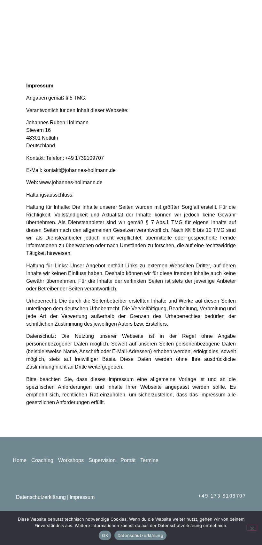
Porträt (127, 460)
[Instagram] (245, 21)
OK (105, 535)
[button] (163, 21)
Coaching (42, 460)
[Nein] (251, 528)
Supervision (102, 460)
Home (20, 460)
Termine (149, 460)
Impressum (82, 497)
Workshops (71, 460)
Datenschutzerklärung (41, 497)
